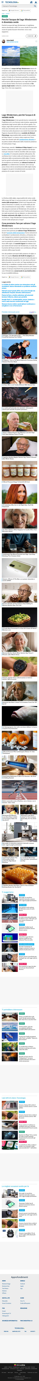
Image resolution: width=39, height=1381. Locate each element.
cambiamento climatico (26, 139)
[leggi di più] (36, 41)
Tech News (5, 1288)
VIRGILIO (10, 1367)
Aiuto (19, 1374)
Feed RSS (6, 1331)
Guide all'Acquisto (25, 1303)
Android (22, 1283)
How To (22, 1301)
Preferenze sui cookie (32, 1372)
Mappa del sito (16, 1331)
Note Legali (10, 1372)
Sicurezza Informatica (9, 1320)
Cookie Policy (23, 1372)
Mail (31, 5)
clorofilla (6, 154)
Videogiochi (5, 1315)
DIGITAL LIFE (23, 914)
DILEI (17, 1368)
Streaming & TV (6, 1313)
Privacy (16, 1372)
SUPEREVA (19, 1370)
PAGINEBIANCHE (5, 1368)
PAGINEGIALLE (16, 1367)
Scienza (4, 1291)
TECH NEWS (23, 905)
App (21, 1288)
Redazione (23, 1308)
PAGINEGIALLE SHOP (25, 1367)
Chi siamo (4, 1372)
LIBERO (6, 1367)
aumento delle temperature (16, 233)
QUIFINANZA (28, 1368)
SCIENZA (8, 13)
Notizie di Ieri (5, 1286)
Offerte (4, 1293)
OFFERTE (22, 895)
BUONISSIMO (34, 1368)
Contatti (32, 1331)
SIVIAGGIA (22, 1368)
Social (4, 1311)
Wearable (4, 1301)
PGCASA (33, 1367)
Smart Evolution (6, 1303)
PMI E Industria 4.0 (26, 1320)
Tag (25, 1331)
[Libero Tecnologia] (19, 1328)
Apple (21, 1286)
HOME (3, 13)
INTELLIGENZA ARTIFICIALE (26, 944)
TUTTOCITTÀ (13, 1368)
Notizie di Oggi (6, 1283)
